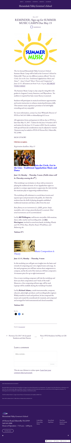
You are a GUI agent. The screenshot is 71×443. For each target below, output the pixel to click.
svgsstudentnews (37, 27)
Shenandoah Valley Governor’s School (35, 5)
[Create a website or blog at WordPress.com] (68, 435)
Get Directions (8, 431)
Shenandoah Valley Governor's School (15, 416)
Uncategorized (21, 327)
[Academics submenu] (31, 1)
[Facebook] (2, 435)
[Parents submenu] (44, 1)
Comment (52, 364)
